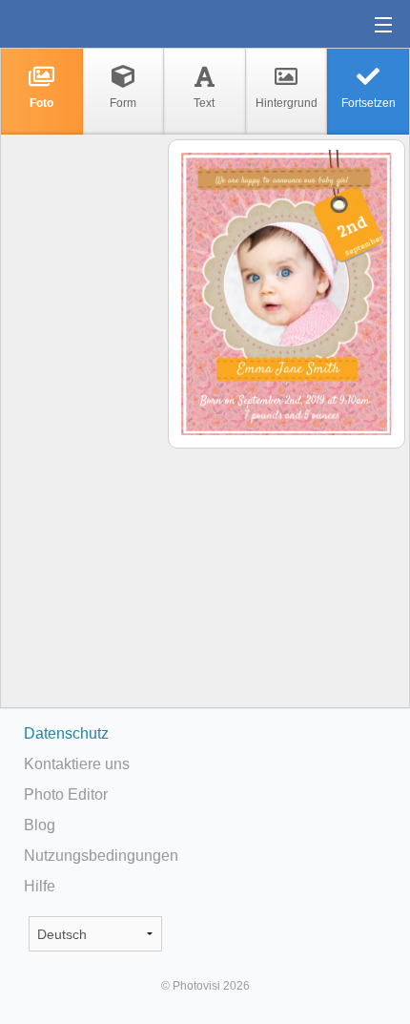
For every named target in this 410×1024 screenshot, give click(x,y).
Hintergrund (287, 103)
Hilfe (39, 886)
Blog (39, 825)
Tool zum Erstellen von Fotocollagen (75, 24)
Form (123, 103)
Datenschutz (66, 733)
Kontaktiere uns (77, 764)
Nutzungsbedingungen (101, 855)
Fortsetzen (368, 103)
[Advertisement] (83, 435)
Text (204, 103)
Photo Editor (66, 794)
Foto (41, 103)
